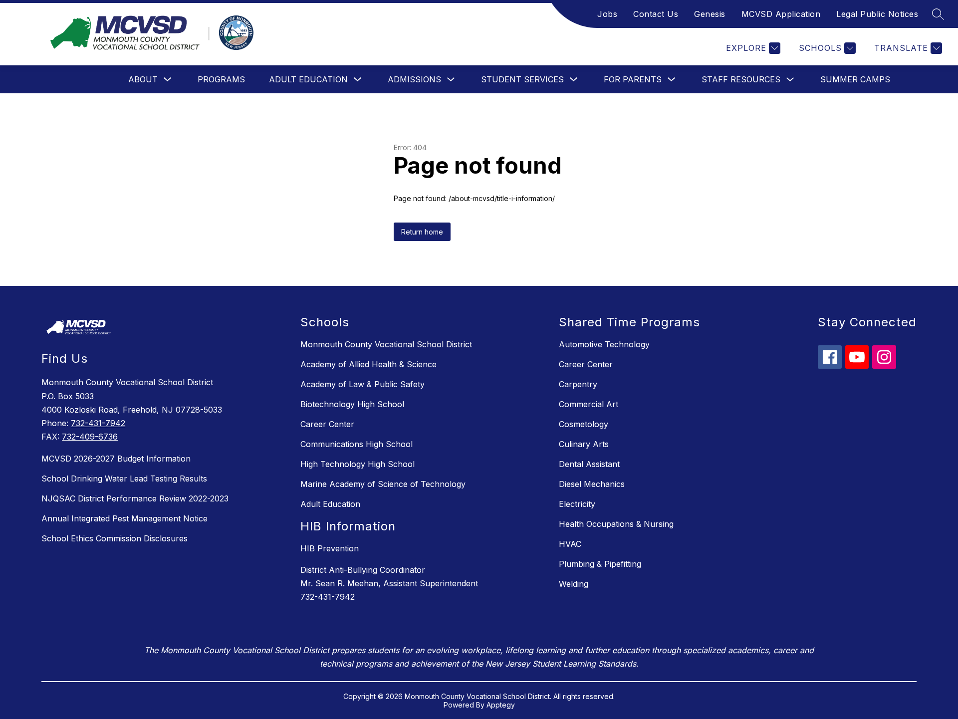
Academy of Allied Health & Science (368, 364)
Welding (573, 584)
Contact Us (655, 14)
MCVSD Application (781, 14)
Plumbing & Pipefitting (600, 564)
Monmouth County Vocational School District (386, 344)
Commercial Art (588, 404)
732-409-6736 (90, 437)
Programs (221, 79)
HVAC (570, 544)
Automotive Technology (604, 344)
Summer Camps (855, 79)
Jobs (607, 14)
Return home (422, 232)
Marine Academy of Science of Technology (383, 484)
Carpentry (578, 384)
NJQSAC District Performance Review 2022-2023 (135, 498)
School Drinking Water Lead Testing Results (124, 478)
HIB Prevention (329, 548)
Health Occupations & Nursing (616, 524)
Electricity (577, 504)
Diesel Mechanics (592, 484)
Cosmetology (583, 424)
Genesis (709, 14)
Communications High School (356, 444)
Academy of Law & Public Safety (362, 384)
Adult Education (308, 79)
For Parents (633, 79)
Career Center (327, 424)
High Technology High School (357, 464)
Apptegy (500, 705)
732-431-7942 (98, 423)
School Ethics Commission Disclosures (114, 538)
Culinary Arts (584, 444)
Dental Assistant (589, 464)
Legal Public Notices (877, 14)
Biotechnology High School (352, 404)
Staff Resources (741, 79)
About (143, 79)
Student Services (522, 79)
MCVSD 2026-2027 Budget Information (116, 459)
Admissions (414, 79)
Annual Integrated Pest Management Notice (124, 518)
